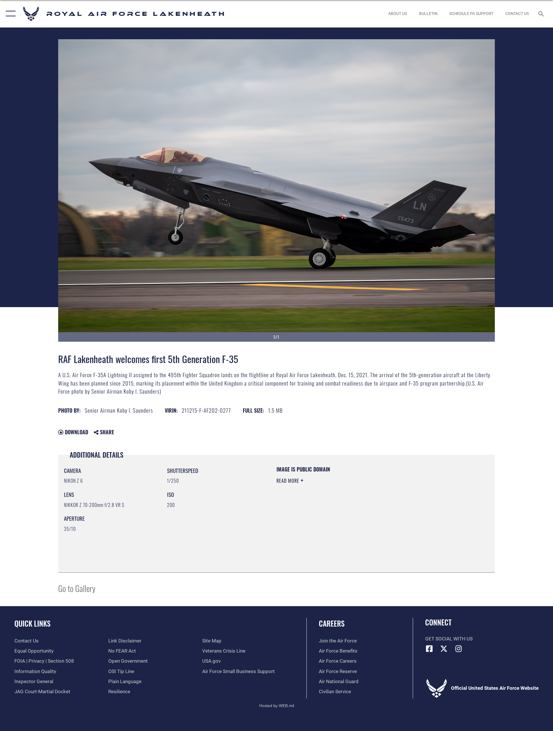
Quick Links (32, 623)
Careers (331, 623)
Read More (288, 480)
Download (75, 432)
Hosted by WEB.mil (276, 705)
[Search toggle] (541, 13)
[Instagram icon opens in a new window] (458, 648)
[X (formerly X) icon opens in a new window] (444, 648)
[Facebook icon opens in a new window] (429, 648)
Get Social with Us (449, 639)
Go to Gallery (76, 588)
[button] (9, 13)
